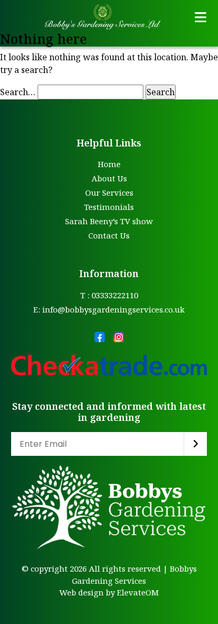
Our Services (109, 192)
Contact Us (109, 235)
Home (109, 164)
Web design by (87, 592)
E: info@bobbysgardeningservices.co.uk (109, 309)
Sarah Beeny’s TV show (109, 221)
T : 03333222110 (109, 295)
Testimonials (109, 206)
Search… (17, 92)
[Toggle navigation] (200, 17)
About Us (109, 178)
